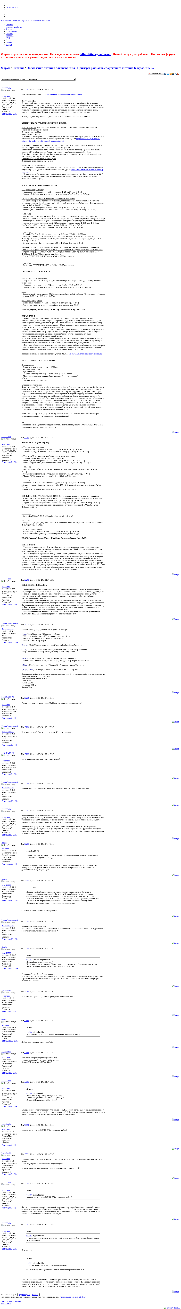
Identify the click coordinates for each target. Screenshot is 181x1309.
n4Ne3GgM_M (7, 697)
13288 (26, 754)
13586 (26, 1021)
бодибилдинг (24, 1295)
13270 (26, 624)
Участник (6, 96)
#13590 (29, 1195)
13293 (26, 810)
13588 (26, 1053)
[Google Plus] (178, 73)
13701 (26, 1224)
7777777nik (6, 88)
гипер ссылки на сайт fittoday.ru (73, 1297)
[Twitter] (168, 73)
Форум (5, 67)
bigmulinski (6, 990)
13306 (26, 948)
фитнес (35, 1295)
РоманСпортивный (9, 623)
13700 (26, 1183)
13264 (26, 438)
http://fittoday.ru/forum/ (95, 54)
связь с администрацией (11, 1301)
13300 (26, 880)
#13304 (29, 960)
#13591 (29, 1236)
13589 (26, 1082)
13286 (26, 727)
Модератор (6, 848)
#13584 (29, 1032)
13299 (26, 844)
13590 (26, 1125)
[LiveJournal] (175, 73)
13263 (26, 89)
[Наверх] (175, 432)
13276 (26, 698)
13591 (26, 1154)
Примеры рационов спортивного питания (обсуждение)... (115, 67)
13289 (26, 783)
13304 (26, 921)
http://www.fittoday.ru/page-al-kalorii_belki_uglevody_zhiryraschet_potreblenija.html (61, 140)
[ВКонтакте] (165, 73)
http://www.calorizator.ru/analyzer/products (85, 354)
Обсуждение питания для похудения (51, 67)
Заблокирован (8, 629)
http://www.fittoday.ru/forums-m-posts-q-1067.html (62, 94)
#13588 (29, 1093)
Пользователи (12, 7)
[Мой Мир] (173, 73)
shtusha (4, 843)
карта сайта (6, 1303)
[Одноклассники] (170, 73)
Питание (18, 67)
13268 (26, 580)
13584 (26, 991)
